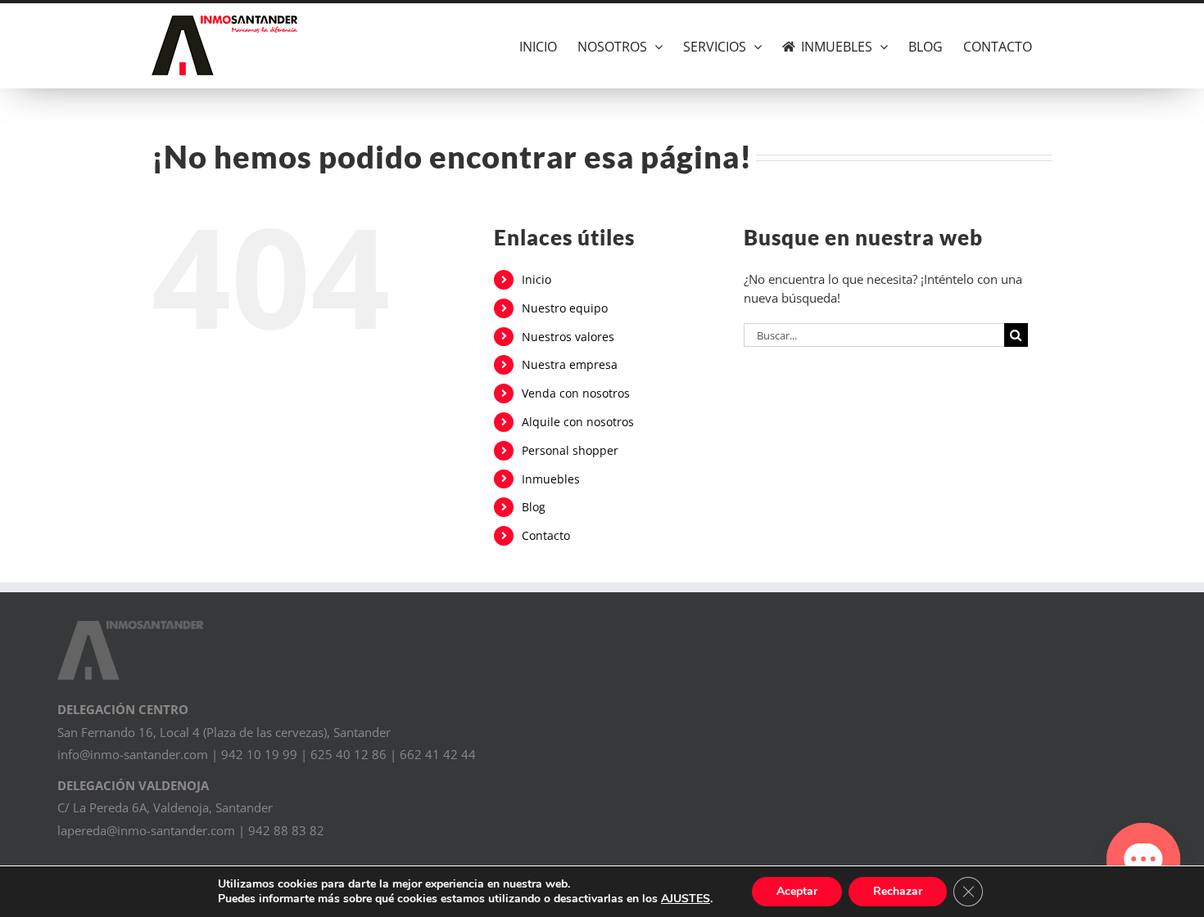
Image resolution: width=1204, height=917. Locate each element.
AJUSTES (685, 899)
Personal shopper (570, 450)
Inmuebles (551, 479)
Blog (533, 507)
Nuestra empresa (570, 364)
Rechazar (897, 891)
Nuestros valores (568, 336)
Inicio (536, 279)
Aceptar (796, 891)
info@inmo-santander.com (132, 754)
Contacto (546, 535)
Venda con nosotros (576, 393)
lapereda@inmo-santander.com (146, 830)
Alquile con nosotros (578, 421)
